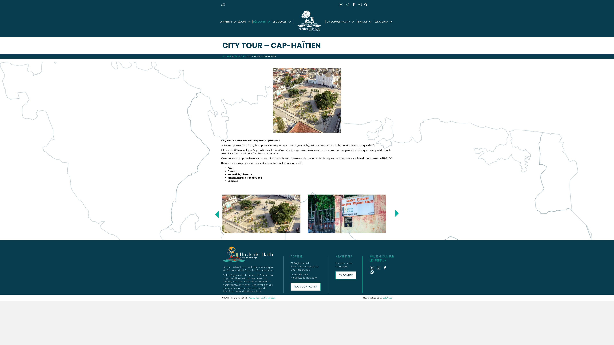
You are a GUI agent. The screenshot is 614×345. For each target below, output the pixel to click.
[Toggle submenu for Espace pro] (391, 22)
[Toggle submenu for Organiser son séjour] (249, 22)
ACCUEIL (226, 56)
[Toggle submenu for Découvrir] (268, 22)
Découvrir (239, 56)
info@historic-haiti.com (304, 277)
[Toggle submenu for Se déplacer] (289, 22)
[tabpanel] (264, 214)
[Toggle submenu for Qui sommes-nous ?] (352, 22)
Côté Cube (387, 298)
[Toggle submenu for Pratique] (370, 22)
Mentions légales (268, 298)
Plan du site (254, 298)
